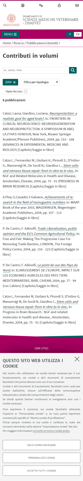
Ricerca (19, 43)
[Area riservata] (60, 5)
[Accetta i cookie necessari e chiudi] (77, 359)
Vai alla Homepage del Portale (11, 20)
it (70, 34)
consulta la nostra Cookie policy (51, 430)
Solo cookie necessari (41, 445)
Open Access (14, 91)
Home (7, 43)
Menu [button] (8, 34)
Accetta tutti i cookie (41, 470)
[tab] (70, 34)
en (78, 34)
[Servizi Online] (42, 5)
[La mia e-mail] (77, 5)
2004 (7, 82)
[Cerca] (5, 5)
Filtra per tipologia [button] (36, 82)
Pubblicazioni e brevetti (42, 43)
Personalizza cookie (41, 457)
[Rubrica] (23, 5)
